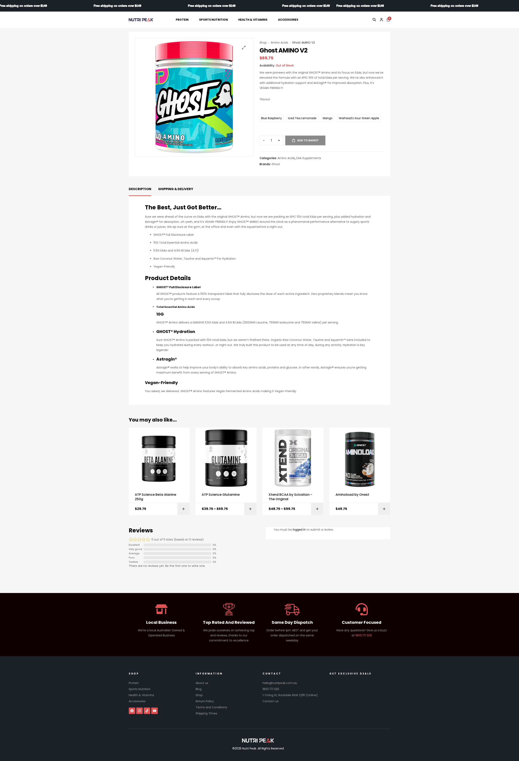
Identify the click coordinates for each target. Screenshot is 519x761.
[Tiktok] (147, 710)
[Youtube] (154, 710)
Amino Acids (279, 43)
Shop (263, 43)
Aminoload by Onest (352, 494)
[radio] (271, 118)
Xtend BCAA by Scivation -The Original (290, 496)
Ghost (275, 164)
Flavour (265, 99)
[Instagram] (139, 710)
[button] (243, 47)
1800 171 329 (363, 635)
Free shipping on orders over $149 (59, 5)
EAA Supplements (308, 158)
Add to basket (308, 140)
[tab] (140, 189)
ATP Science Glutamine (221, 494)
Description (140, 189)
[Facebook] (132, 710)
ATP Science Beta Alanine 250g (155, 496)
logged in (299, 530)
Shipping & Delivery (175, 189)
